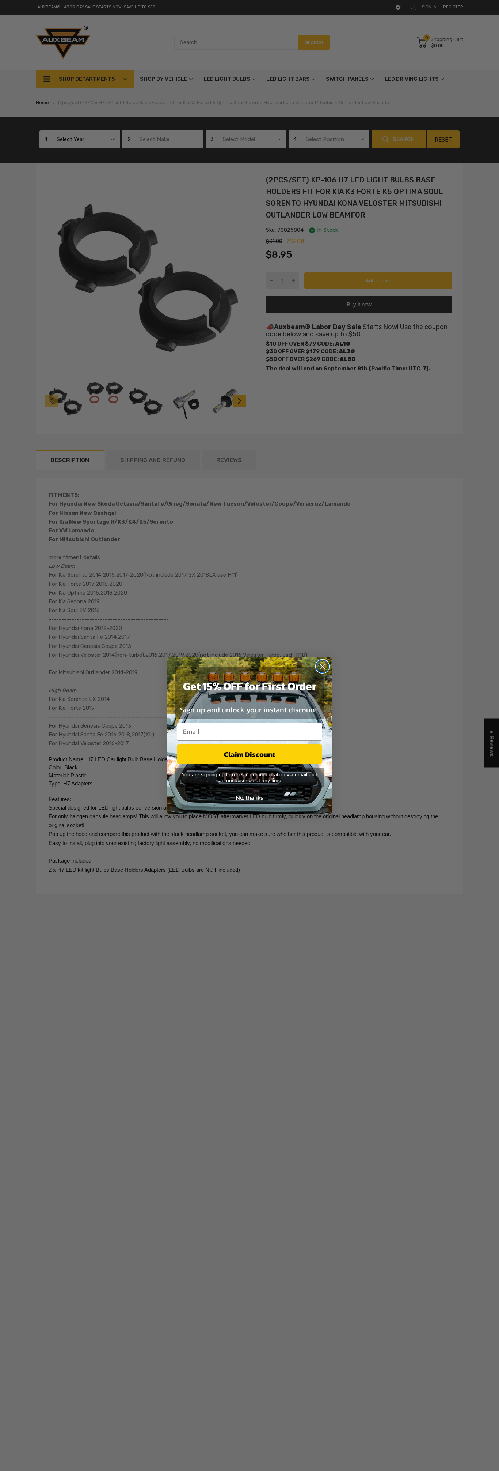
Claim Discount (249, 754)
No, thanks (249, 797)
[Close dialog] (322, 666)
